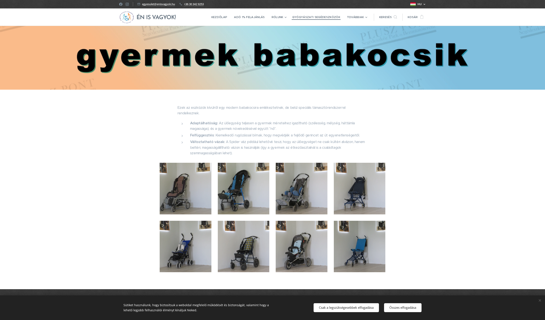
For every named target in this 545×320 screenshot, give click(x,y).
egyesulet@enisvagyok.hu (158, 4)
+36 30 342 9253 (194, 4)
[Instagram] (127, 4)
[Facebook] (120, 4)
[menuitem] (220, 17)
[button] (388, 17)
